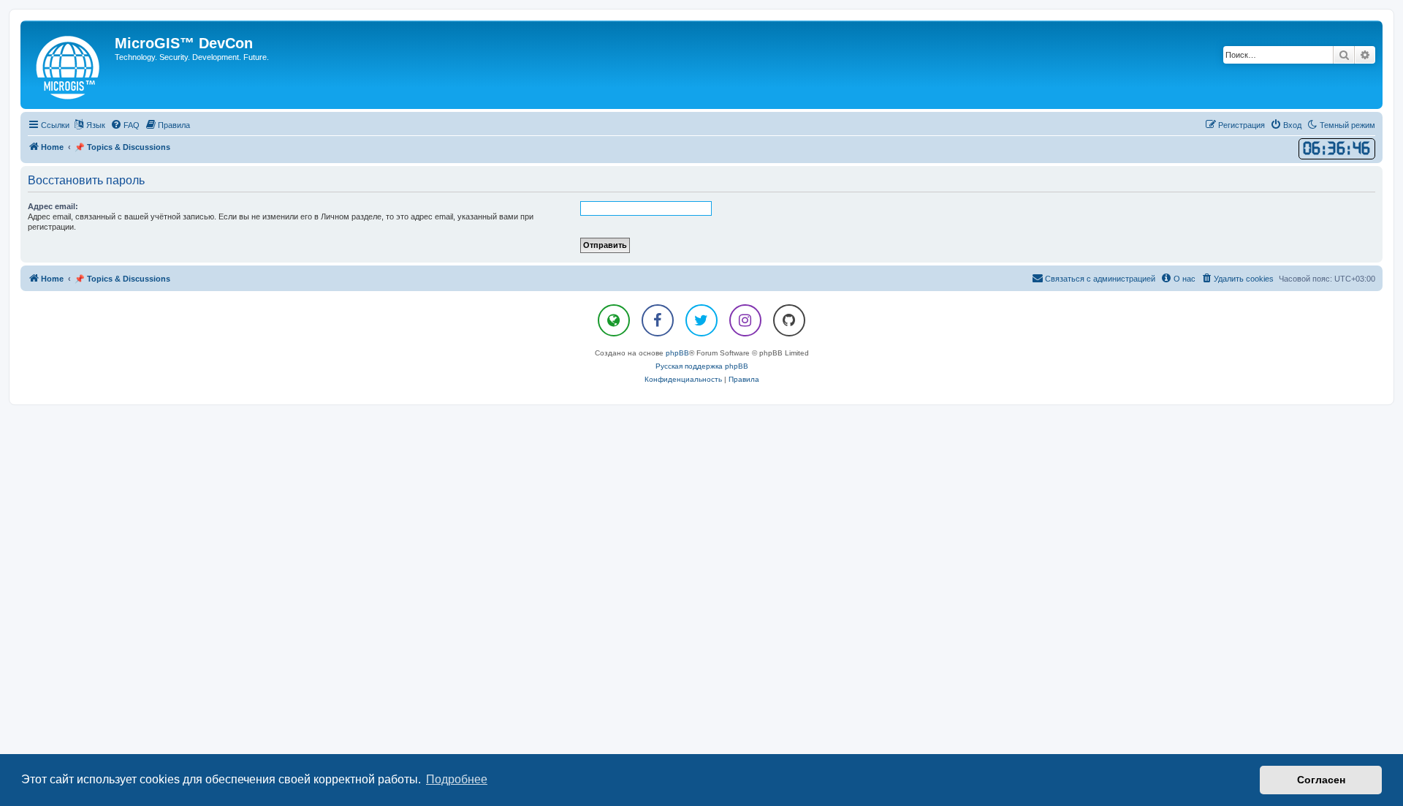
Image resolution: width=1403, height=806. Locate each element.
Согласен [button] (1321, 780)
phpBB (677, 353)
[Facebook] (658, 320)
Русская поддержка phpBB (701, 366)
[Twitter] (701, 320)
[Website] (614, 320)
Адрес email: (53, 206)
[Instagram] (745, 320)
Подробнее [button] (456, 779)
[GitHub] (789, 320)
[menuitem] (125, 125)
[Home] (69, 64)
